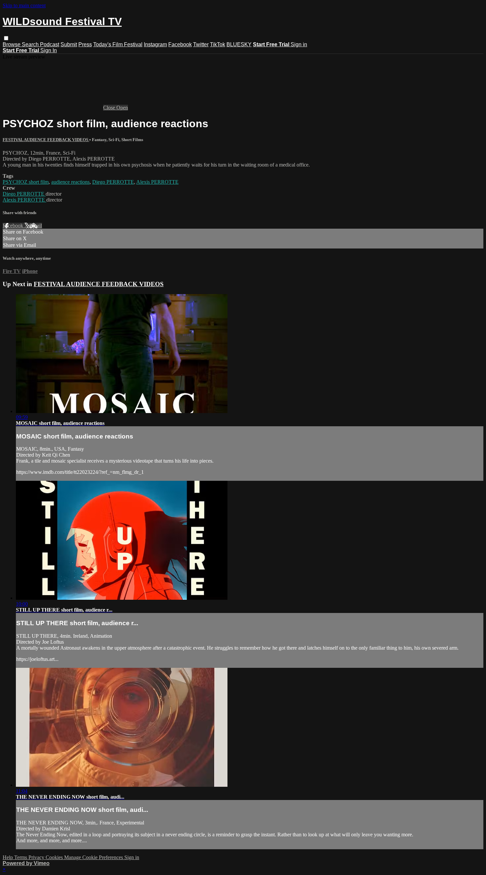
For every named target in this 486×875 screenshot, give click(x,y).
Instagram (155, 44)
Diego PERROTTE (113, 182)
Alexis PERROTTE (157, 182)
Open (122, 107)
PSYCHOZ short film (26, 182)
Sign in (299, 44)
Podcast (49, 44)
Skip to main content (24, 5)
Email (36, 225)
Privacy (37, 857)
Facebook (180, 44)
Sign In (48, 50)
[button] (6, 38)
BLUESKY (239, 44)
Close (109, 107)
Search (31, 44)
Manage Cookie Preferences (94, 857)
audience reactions (70, 182)
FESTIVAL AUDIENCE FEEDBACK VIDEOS (46, 139)
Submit (69, 44)
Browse (12, 44)
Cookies (55, 857)
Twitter (201, 44)
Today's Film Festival (117, 44)
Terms (21, 857)
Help (8, 857)
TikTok (217, 44)
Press (85, 44)
